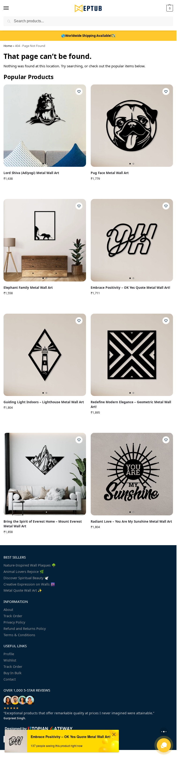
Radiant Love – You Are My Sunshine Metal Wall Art (131, 521)
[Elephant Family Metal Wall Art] (45, 240)
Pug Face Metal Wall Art (110, 173)
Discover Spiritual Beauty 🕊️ (26, 577)
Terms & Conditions (19, 634)
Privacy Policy (14, 622)
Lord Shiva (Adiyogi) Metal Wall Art (31, 173)
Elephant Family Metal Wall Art (28, 287)
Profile (9, 653)
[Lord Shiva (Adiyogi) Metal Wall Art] (45, 125)
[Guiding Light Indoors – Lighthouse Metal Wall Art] (45, 355)
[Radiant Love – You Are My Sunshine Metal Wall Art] (132, 474)
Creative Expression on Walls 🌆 (29, 584)
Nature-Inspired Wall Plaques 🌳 (30, 565)
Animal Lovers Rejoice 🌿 (24, 571)
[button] (169, 8)
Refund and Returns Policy (25, 628)
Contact (10, 679)
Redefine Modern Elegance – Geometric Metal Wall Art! (131, 404)
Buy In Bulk (13, 672)
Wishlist (10, 660)
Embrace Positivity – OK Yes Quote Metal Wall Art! (130, 287)
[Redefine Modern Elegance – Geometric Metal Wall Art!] (132, 355)
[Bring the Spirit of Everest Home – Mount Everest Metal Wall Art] (45, 474)
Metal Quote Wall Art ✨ (23, 590)
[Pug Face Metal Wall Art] (132, 125)
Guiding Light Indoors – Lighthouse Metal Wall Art (44, 402)
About (8, 609)
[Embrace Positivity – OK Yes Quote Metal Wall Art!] (132, 240)
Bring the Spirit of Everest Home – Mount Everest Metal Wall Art (43, 523)
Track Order (13, 615)
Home (8, 46)
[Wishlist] (78, 91)
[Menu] (11, 8)
